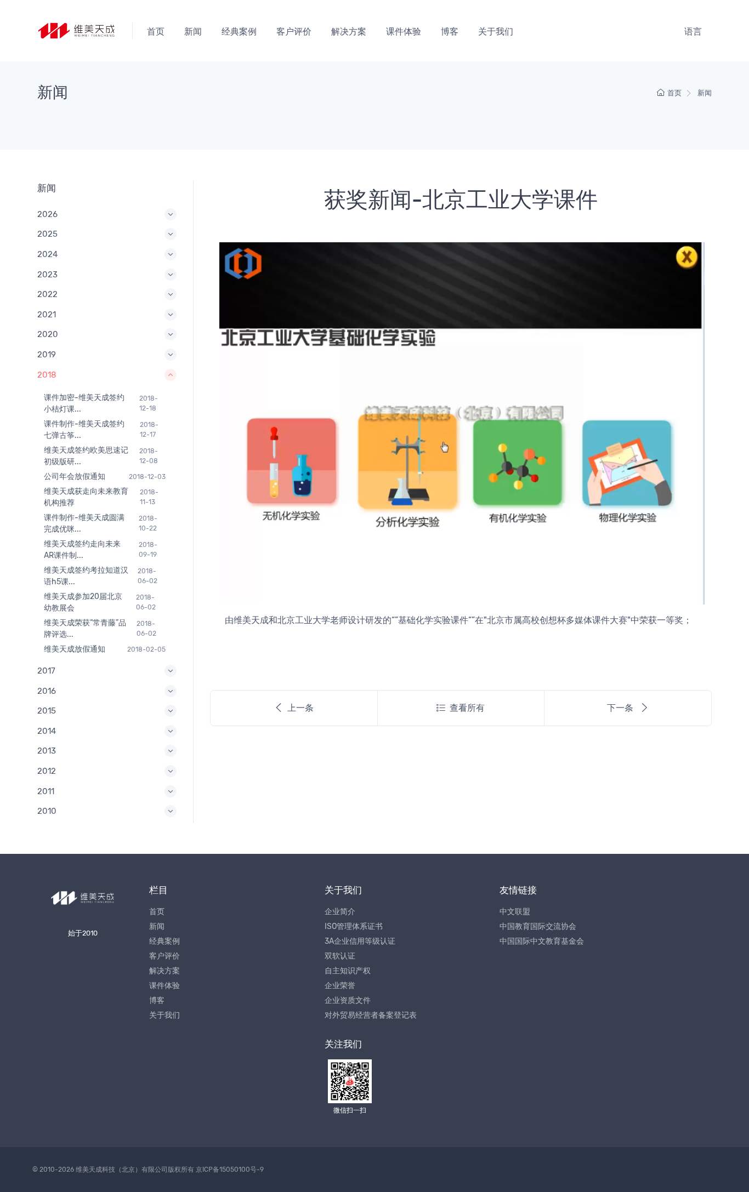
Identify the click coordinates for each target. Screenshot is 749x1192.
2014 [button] (46, 731)
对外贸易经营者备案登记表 (371, 1015)
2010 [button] (46, 811)
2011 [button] (45, 791)
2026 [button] (47, 214)
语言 (693, 31)
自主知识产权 (348, 971)
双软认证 (340, 956)
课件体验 (403, 31)
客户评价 (293, 31)
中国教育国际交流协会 (538, 926)
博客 (449, 31)
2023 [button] (47, 275)
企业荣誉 (340, 985)
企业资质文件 (348, 1000)
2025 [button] (47, 234)
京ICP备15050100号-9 (230, 1169)
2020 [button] (47, 334)
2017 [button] (46, 671)
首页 (155, 31)
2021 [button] (46, 315)
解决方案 (348, 31)
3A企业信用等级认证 (360, 941)
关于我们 (495, 31)
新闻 (193, 31)
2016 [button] (46, 691)
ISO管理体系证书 (354, 926)
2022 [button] (47, 294)
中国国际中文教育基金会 (542, 941)
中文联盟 (515, 911)
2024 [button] (47, 254)
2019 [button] (46, 355)
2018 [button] (46, 375)
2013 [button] (46, 751)
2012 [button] (46, 771)
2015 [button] (46, 711)
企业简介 (340, 911)
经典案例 (239, 31)
